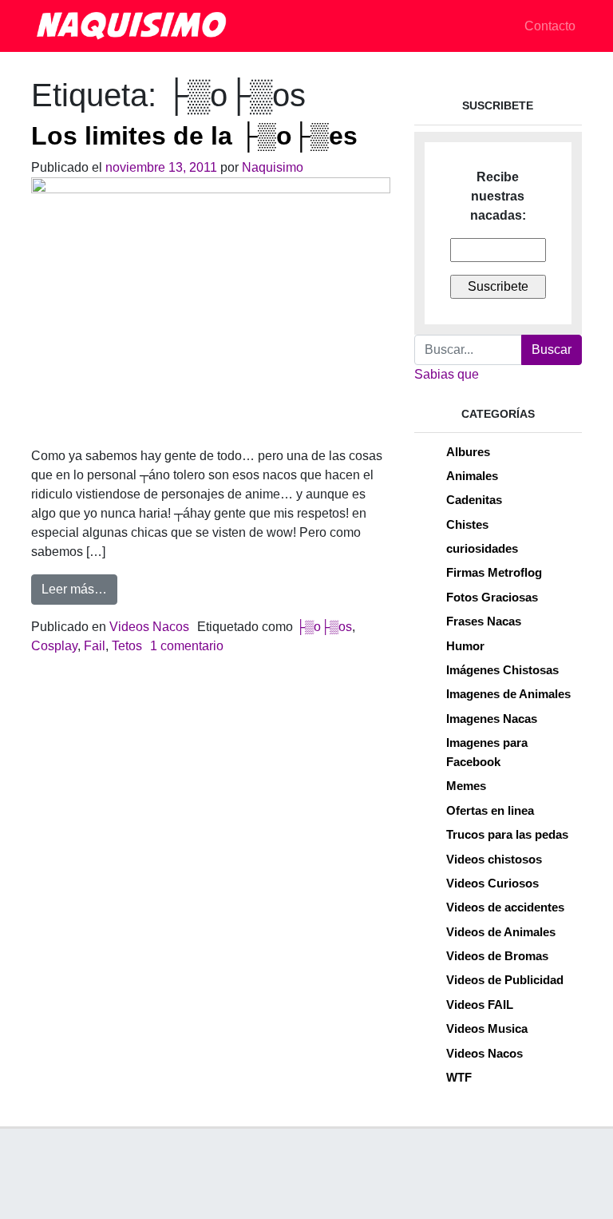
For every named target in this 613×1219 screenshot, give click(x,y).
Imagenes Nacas (491, 718)
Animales (472, 475)
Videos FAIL (479, 1004)
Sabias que (446, 374)
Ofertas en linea (490, 810)
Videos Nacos (149, 626)
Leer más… (79, 589)
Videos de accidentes (505, 907)
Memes (466, 785)
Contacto (549, 26)
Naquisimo (272, 167)
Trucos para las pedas (507, 834)
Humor (465, 646)
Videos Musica (487, 1028)
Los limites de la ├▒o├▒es (194, 135)
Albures (468, 452)
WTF (459, 1077)
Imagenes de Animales (508, 694)
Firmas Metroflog (494, 572)
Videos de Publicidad (505, 980)
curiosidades (482, 548)
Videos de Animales (501, 932)
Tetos (127, 646)
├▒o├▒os (324, 626)
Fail (94, 646)
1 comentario (186, 646)
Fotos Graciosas (492, 597)
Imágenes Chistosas (502, 670)
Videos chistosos (494, 859)
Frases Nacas (483, 621)
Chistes (467, 524)
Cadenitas (474, 499)
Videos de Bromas (497, 956)
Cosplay (54, 646)
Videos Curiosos (492, 883)
